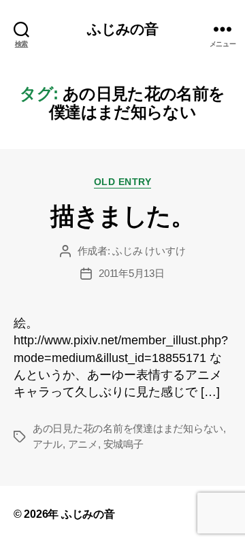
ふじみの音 (123, 29)
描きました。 (122, 216)
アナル (48, 444)
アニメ (83, 444)
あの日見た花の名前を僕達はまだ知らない (128, 428)
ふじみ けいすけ (148, 251)
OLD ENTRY (123, 181)
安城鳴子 (123, 444)
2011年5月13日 (131, 273)
